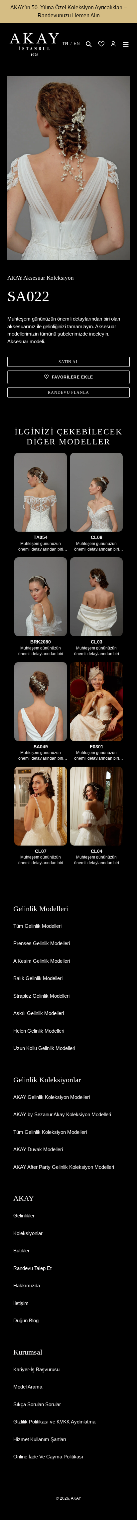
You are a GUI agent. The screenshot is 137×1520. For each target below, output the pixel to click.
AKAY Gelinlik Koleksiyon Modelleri (51, 1097)
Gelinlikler (24, 1215)
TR (65, 43)
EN (77, 43)
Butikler (21, 1250)
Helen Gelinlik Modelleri (38, 1031)
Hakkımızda (26, 1285)
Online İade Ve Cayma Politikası (48, 1456)
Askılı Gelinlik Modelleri (38, 1013)
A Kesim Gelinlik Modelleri (41, 961)
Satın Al (69, 362)
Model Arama (27, 1387)
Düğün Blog (26, 1320)
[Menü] (126, 44)
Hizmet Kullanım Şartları (39, 1439)
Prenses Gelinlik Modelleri (41, 943)
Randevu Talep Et (32, 1268)
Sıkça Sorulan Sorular (37, 1404)
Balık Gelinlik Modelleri (38, 978)
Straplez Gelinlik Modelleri (41, 996)
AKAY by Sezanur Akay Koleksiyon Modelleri (62, 1114)
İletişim (21, 1303)
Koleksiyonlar (28, 1233)
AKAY (76, 1498)
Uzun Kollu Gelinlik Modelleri (44, 1048)
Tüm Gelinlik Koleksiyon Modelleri (50, 1132)
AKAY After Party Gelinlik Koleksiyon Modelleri (63, 1167)
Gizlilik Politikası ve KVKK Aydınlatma (54, 1421)
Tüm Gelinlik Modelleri (37, 926)
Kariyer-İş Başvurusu (36, 1369)
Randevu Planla (68, 392)
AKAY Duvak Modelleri (38, 1149)
